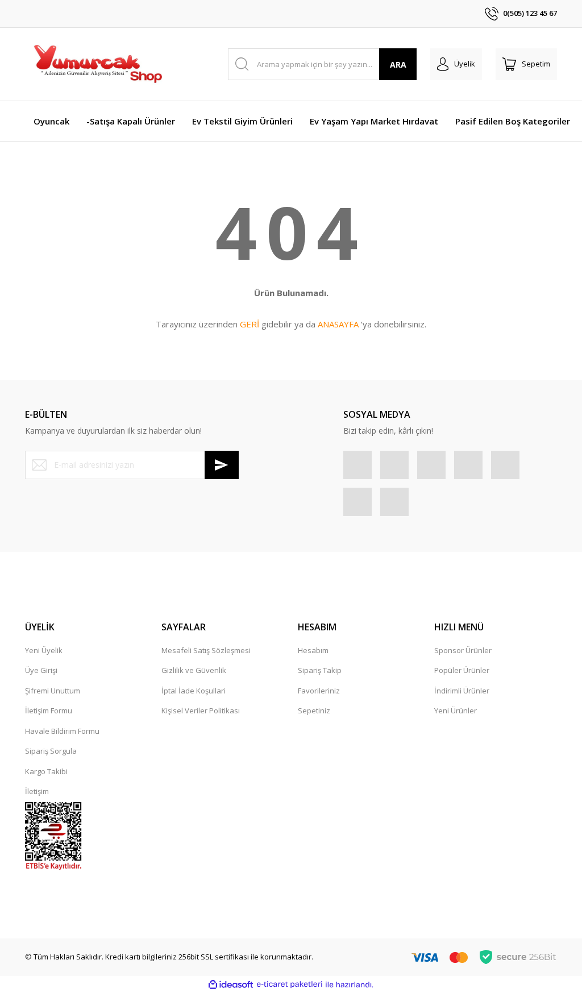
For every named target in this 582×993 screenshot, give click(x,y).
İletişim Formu (48, 710)
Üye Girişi (41, 670)
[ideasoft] (230, 984)
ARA (398, 64)
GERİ (249, 324)
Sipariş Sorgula (51, 751)
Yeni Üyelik (44, 650)
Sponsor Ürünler (463, 650)
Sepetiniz (314, 710)
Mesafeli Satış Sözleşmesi (206, 650)
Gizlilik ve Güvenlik (193, 670)
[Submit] (222, 465)
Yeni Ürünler (455, 710)
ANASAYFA (338, 324)
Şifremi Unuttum (52, 690)
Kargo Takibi (46, 771)
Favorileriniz (319, 690)
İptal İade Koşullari (193, 690)
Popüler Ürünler (461, 670)
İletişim (37, 791)
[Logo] (97, 64)
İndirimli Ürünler (461, 690)
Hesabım (313, 650)
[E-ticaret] (289, 984)
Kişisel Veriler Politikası (200, 710)
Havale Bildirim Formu (62, 731)
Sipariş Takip (320, 670)
